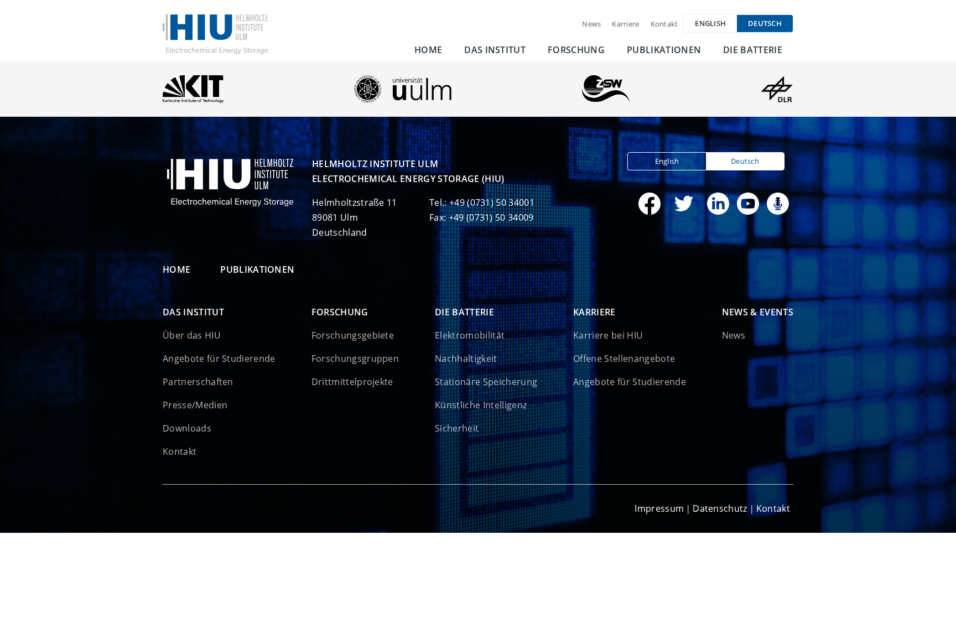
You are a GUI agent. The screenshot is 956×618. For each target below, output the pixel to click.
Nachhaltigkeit (466, 358)
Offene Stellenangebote (624, 358)
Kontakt (664, 24)
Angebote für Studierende (219, 358)
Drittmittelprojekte (352, 382)
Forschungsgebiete (352, 335)
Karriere (625, 24)
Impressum (659, 508)
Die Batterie (752, 50)
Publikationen (664, 50)
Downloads (187, 428)
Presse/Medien (195, 405)
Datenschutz (720, 508)
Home (428, 50)
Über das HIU (192, 335)
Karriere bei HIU (608, 335)
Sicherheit (457, 428)
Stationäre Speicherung (486, 382)
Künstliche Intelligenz (481, 405)
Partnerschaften (198, 382)
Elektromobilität (470, 335)
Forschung (576, 50)
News (591, 24)
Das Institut (495, 50)
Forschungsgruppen (355, 358)
